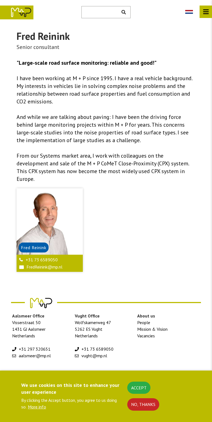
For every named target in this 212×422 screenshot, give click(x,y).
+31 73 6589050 (42, 259)
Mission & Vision (152, 329)
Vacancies (146, 335)
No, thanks (143, 404)
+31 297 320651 (35, 349)
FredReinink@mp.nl (44, 267)
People (143, 322)
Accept (139, 387)
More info (37, 407)
